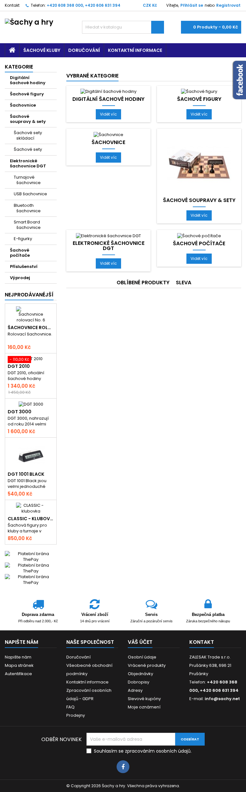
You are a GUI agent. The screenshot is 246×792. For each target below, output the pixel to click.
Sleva (183, 282)
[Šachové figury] (199, 91)
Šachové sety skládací (28, 135)
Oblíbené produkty (143, 282)
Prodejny (75, 715)
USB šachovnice (30, 194)
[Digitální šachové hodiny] (108, 91)
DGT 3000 (19, 411)
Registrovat (228, 5)
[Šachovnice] (108, 134)
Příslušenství (23, 266)
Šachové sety (28, 149)
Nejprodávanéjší (29, 294)
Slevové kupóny (144, 699)
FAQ (70, 707)
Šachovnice (23, 105)
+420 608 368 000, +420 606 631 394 (83, 5)
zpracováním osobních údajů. (158, 751)
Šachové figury (27, 94)
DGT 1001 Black (26, 474)
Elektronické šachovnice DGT (28, 163)
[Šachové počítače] (199, 235)
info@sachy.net (222, 699)
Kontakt (12, 5)
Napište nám (18, 657)
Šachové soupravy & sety (28, 119)
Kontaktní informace (135, 50)
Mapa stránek (19, 665)
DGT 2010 (19, 366)
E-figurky (23, 239)
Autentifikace (18, 674)
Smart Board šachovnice (27, 224)
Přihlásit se (191, 5)
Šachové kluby (41, 50)
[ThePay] (31, 568)
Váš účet (140, 642)
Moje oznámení (144, 707)
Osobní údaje (142, 657)
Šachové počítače (20, 252)
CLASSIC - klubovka (31, 518)
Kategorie (19, 66)
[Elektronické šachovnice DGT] (108, 235)
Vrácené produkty (147, 665)
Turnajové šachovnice (27, 180)
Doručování (84, 50)
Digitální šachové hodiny (27, 80)
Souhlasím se (143, 751)
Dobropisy (138, 682)
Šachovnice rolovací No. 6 (31, 327)
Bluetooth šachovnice (27, 208)
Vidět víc (110, 115)
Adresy (135, 690)
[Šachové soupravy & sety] (199, 163)
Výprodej (20, 278)
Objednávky (140, 674)
